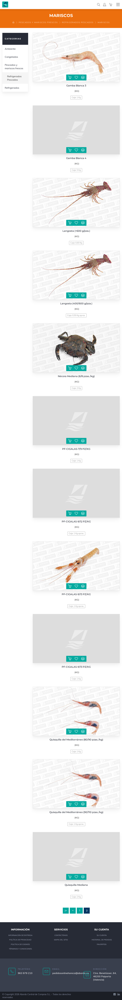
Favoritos (101, 944)
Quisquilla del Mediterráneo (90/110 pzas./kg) (76, 812)
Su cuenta (102, 935)
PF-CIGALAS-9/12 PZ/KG (76, 521)
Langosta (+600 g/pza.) (76, 231)
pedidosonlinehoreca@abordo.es (70, 973)
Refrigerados (12, 87)
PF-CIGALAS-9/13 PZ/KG (76, 594)
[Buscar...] (98, 4)
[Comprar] (70, 77)
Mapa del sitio (61, 940)
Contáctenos (61, 935)
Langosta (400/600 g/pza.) (76, 303)
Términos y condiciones (20, 949)
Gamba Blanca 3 (76, 85)
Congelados (11, 56)
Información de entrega (20, 935)
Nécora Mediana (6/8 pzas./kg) (76, 376)
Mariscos (104, 22)
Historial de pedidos (102, 940)
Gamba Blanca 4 (76, 158)
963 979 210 (25, 973)
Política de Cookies (20, 944)
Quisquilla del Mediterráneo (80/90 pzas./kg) (76, 739)
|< (66, 910)
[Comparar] (83, 77)
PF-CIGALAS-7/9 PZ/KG (76, 449)
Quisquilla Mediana (76, 885)
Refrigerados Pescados (77, 22)
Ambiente (10, 48)
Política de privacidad (20, 940)
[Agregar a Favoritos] (76, 77)
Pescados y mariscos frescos (38, 22)
